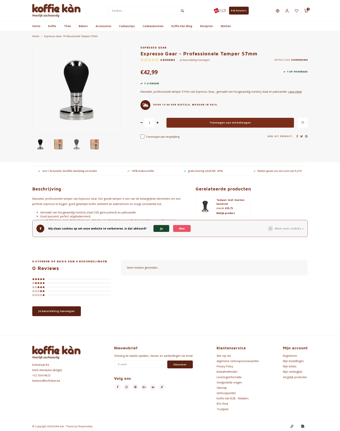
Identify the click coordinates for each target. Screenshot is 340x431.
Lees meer (295, 91)
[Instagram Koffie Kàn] (126, 387)
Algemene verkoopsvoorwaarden (238, 361)
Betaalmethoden (227, 371)
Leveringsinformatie (229, 377)
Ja (161, 228)
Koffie (52, 26)
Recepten (206, 26)
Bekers (83, 26)
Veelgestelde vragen (229, 382)
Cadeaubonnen (153, 26)
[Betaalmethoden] (292, 426)
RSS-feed (222, 403)
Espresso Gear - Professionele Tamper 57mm (71, 36)
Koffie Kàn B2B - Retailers (233, 398)
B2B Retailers (239, 10)
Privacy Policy (225, 366)
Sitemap (222, 388)
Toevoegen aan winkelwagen (230, 122)
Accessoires (103, 26)
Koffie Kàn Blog (181, 26)
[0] (306, 11)
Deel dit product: (280, 136)
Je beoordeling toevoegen (195, 59)
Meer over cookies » (289, 228)
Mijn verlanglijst (292, 371)
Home (36, 26)
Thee (67, 26)
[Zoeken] (182, 11)
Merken (226, 26)
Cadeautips (127, 26)
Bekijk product (225, 213)
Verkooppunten (226, 393)
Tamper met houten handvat (230, 201)
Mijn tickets (290, 366)
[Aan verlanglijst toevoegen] (303, 123)
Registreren (290, 356)
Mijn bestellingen (293, 361)
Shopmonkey (85, 426)
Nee (182, 228)
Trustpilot (222, 409)
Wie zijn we (224, 356)
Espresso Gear (153, 47)
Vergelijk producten (295, 377)
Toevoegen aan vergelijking (163, 136)
